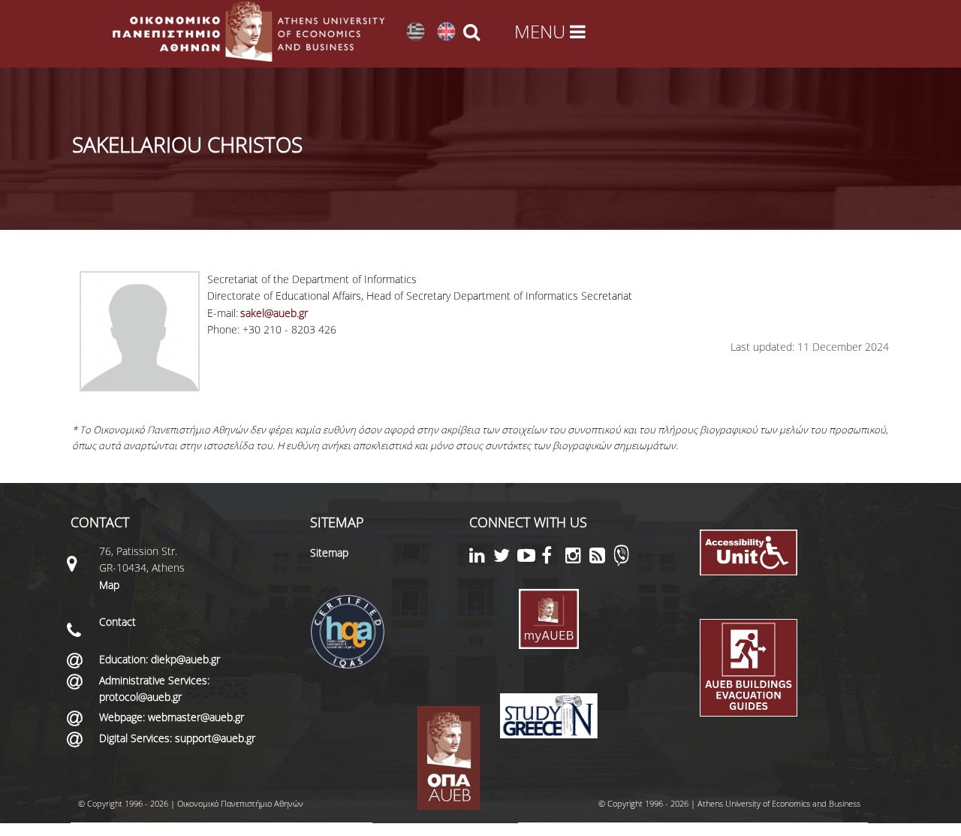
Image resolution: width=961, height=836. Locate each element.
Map (109, 585)
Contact (117, 621)
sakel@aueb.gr (274, 313)
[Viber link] (621, 562)
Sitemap (329, 552)
